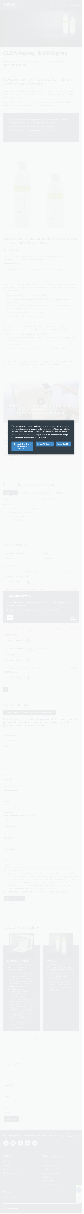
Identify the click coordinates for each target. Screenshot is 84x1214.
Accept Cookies (63, 444)
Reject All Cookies (44, 444)
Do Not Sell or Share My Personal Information (22, 446)
